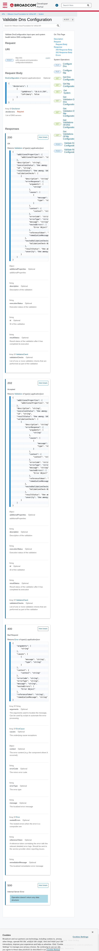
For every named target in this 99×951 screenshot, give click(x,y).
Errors (58, 55)
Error (16, 639)
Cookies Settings (80, 937)
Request (57, 42)
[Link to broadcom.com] (23, 5)
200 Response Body (64, 50)
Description (58, 39)
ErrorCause (20, 729)
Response (58, 47)
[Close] (92, 932)
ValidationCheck (22, 354)
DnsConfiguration (12, 78)
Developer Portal (42, 5)
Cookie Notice (53, 950)
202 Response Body (64, 52)
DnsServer (16, 109)
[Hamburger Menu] (5, 3)
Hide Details (43, 137)
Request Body (61, 44)
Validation (18, 148)
